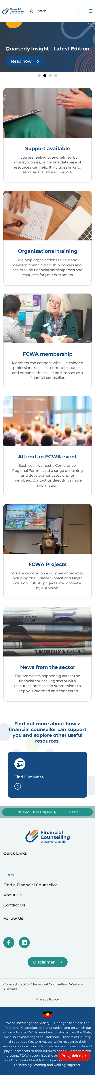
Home (9, 874)
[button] (39, 75)
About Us (12, 895)
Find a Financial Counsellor (30, 885)
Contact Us (14, 905)
